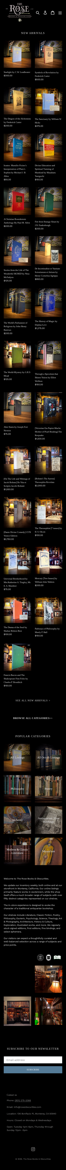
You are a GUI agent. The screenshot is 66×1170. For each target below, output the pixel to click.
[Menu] (60, 12)
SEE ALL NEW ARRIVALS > (33, 700)
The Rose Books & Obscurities (37, 1159)
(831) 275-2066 (23, 1100)
